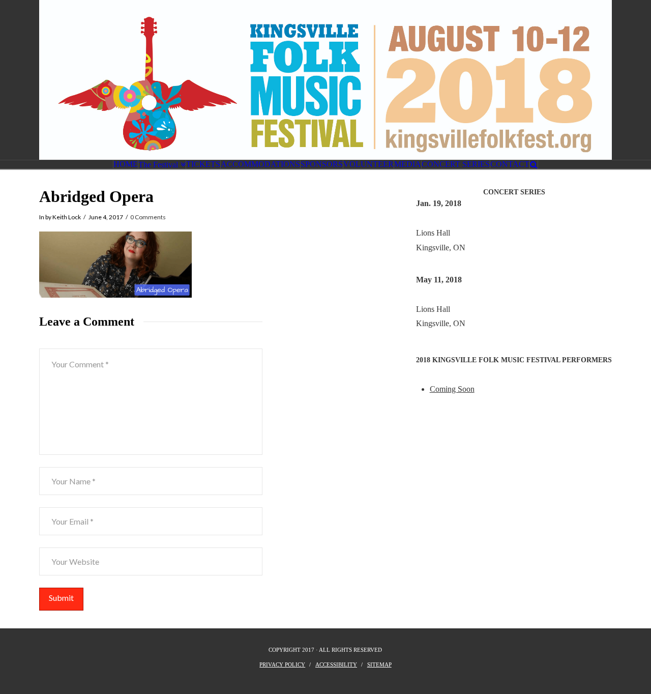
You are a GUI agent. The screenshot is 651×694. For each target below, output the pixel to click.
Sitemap (379, 664)
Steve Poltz (434, 218)
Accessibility (336, 664)
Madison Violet (440, 294)
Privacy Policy (282, 664)
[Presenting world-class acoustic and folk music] (325, 80)
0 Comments (148, 217)
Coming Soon (452, 389)
